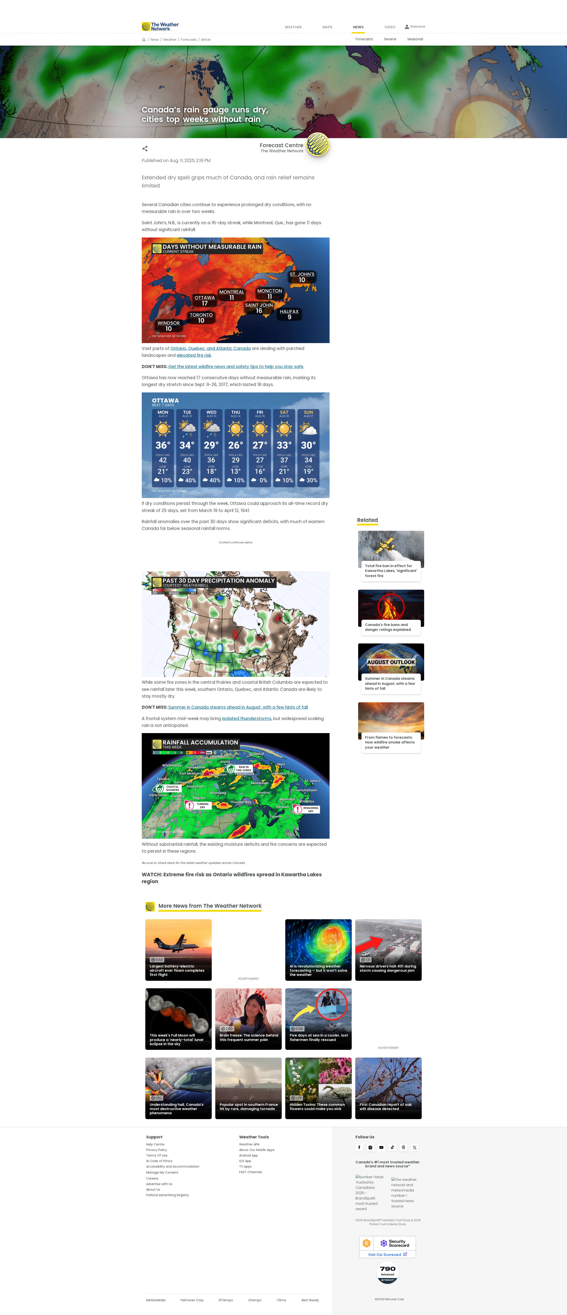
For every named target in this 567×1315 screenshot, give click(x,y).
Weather (170, 39)
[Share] (145, 148)
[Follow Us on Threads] (403, 1147)
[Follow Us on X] (414, 1147)
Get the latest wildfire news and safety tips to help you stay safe (235, 367)
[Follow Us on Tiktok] (392, 1147)
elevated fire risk (194, 355)
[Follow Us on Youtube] (381, 1147)
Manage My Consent (162, 1172)
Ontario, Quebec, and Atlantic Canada (211, 348)
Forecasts (189, 39)
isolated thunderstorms (246, 719)
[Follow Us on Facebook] (359, 1147)
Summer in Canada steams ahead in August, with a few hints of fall (238, 707)
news (155, 39)
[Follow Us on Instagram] (370, 1147)
